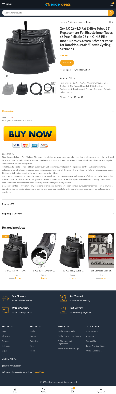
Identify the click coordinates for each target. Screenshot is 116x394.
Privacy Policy (92, 331)
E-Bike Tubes (73, 86)
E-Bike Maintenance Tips (68, 348)
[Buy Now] (24, 241)
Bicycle (99, 83)
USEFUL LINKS (92, 326)
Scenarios (98, 89)
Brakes (33, 336)
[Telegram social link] (82, 97)
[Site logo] (58, 4)
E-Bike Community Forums (69, 336)
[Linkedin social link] (78, 97)
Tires (32, 346)
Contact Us (91, 341)
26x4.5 (76, 83)
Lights (4, 350)
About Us (90, 336)
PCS (92, 86)
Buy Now (67, 63)
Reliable (98, 86)
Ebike (82, 86)
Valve (69, 92)
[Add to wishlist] (24, 236)
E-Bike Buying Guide (66, 331)
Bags (4, 331)
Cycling (63, 86)
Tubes (88, 22)
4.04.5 (83, 83)
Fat (87, 86)
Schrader (108, 89)
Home (63, 22)
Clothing (5, 336)
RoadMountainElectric (82, 89)
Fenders (5, 341)
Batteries (34, 341)
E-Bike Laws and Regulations (65, 342)
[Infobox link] (29, 298)
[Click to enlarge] (7, 76)
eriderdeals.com (53, 382)
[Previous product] (106, 22)
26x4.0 (68, 83)
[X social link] (71, 97)
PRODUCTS (7, 326)
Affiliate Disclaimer (94, 350)
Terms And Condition (95, 346)
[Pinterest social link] (75, 97)
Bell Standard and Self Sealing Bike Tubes (101, 272)
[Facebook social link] (68, 97)
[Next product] (112, 22)
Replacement (66, 89)
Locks (32, 331)
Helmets (6, 346)
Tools (32, 350)
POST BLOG (63, 326)
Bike (106, 83)
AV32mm (91, 83)
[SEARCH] (111, 13)
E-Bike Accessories (76, 22)
